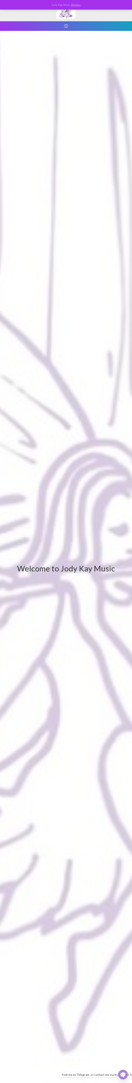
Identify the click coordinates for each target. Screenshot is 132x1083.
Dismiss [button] (76, 4)
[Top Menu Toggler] (66, 26)
